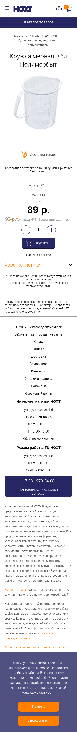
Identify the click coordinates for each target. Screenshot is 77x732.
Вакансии (38, 386)
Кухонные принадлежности (36, 40)
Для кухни (52, 35)
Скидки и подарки (39, 379)
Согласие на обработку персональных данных (36, 647)
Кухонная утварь (36, 45)
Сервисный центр (38, 393)
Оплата (38, 349)
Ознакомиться (38, 721)
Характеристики (22, 265)
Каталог (35, 35)
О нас (38, 342)
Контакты (38, 371)
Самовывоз (38, 364)
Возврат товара (15, 589)
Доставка (38, 356)
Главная (19, 35)
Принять (38, 706)
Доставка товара (43, 155)
